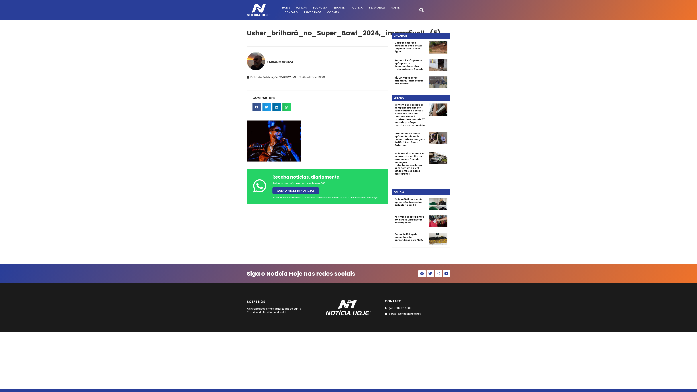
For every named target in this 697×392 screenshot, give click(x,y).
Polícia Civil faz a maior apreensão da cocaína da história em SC (409, 202)
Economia (320, 7)
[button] (421, 10)
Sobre (395, 7)
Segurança (377, 7)
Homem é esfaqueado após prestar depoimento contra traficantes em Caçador (409, 65)
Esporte (339, 7)
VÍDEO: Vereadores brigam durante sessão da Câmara (408, 80)
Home (286, 7)
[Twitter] (430, 273)
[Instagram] (438, 273)
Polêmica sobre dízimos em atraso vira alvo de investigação (409, 219)
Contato (291, 12)
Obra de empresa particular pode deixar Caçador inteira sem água (408, 47)
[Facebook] (422, 273)
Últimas (301, 7)
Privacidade (312, 12)
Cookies (333, 12)
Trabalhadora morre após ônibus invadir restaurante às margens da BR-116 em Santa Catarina (409, 139)
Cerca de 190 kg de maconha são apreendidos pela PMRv (408, 237)
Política (357, 7)
